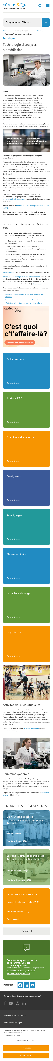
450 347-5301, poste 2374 (18, 974)
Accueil (5, 31)
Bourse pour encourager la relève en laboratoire (21, 277)
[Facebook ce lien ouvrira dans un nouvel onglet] (20, 985)
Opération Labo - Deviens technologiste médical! (24, 303)
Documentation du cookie (12, 1035)
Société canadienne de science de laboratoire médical (26, 300)
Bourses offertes (9, 273)
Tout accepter (25, 1055)
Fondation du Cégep (13, 1023)
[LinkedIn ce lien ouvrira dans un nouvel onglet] (26, 985)
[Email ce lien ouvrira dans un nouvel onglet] (32, 985)
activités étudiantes (31, 728)
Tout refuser (26, 1048)
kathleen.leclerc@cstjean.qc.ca (14, 199)
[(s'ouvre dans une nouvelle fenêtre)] (26, 152)
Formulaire (37, 284)
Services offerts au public (15, 1016)
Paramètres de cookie (25, 1040)
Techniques (38, 31)
